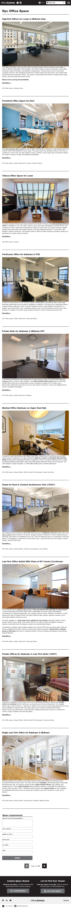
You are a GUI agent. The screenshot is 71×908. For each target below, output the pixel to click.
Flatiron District (37, 163)
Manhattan (39, 472)
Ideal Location (6, 829)
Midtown (29, 395)
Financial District (31, 318)
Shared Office (18, 472)
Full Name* (5, 845)
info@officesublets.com (22, 906)
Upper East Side (48, 472)
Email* (4, 850)
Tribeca (16, 242)
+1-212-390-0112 (9, 906)
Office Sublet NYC (20, 163)
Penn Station (44, 549)
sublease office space (24, 610)
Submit (17, 858)
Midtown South (44, 800)
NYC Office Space (8, 88)
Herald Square (34, 549)
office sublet (6, 535)
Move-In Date (5, 839)
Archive (66, 900)
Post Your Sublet (54, 891)
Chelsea (29, 163)
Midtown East (18, 88)
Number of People (7, 834)
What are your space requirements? (12, 818)
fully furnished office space (14, 149)
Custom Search (20, 891)
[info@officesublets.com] (20, 3)
